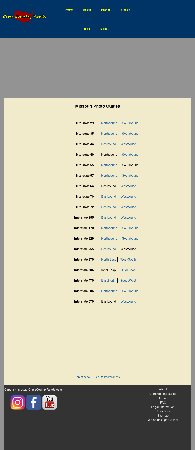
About (87, 9)
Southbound (130, 123)
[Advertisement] (97, 68)
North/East (108, 259)
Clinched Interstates (162, 393)
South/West (128, 280)
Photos (106, 9)
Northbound (109, 123)
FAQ (163, 402)
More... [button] (104, 29)
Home (71, 9)
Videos (125, 9)
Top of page (82, 377)
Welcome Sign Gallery (163, 420)
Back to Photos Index (107, 377)
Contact (163, 398)
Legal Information (163, 407)
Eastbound (108, 144)
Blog (87, 29)
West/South (128, 259)
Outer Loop (128, 270)
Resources (163, 411)
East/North (108, 280)
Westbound (128, 144)
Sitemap (163, 415)
